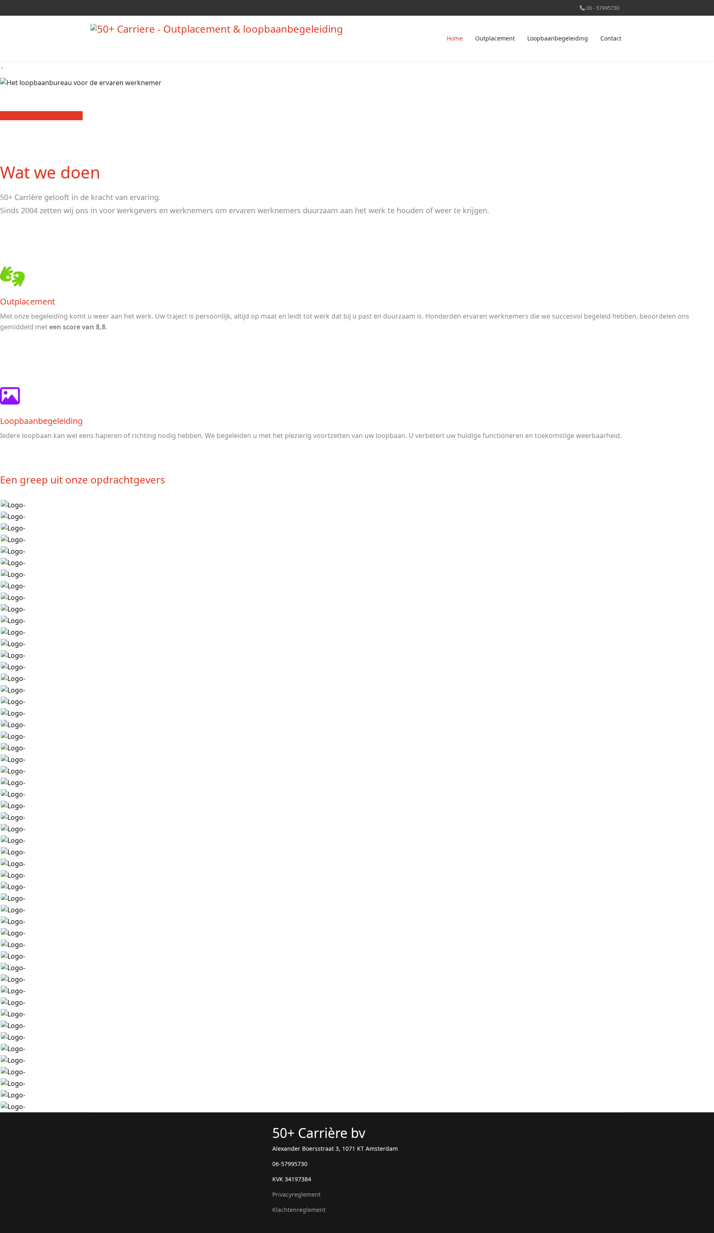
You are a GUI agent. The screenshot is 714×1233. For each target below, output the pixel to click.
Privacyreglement (296, 1194)
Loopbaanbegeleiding (557, 38)
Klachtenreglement (299, 1210)
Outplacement (495, 38)
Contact (610, 38)
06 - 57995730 (602, 8)
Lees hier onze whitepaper (41, 115)
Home (455, 38)
